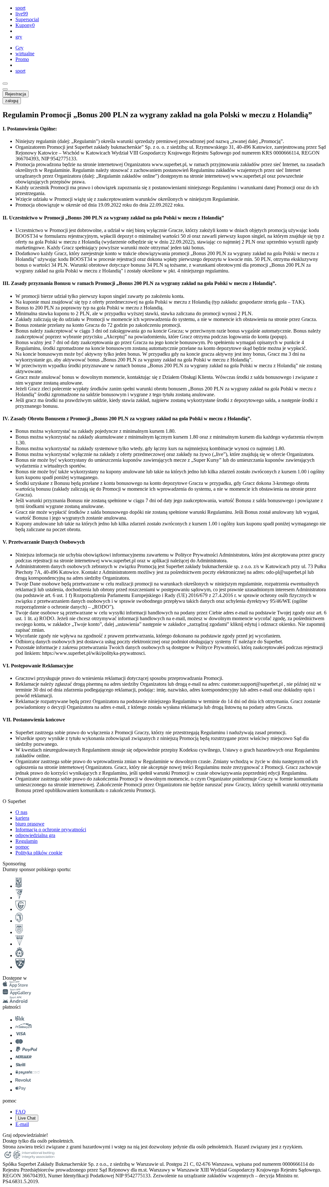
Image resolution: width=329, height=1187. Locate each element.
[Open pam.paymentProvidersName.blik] (19, 1019)
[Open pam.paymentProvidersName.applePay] (20, 1090)
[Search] (5, 84)
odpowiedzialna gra (35, 835)
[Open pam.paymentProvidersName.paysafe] (27, 1073)
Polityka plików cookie (38, 852)
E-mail (22, 1124)
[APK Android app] (16, 1001)
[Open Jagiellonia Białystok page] (19, 921)
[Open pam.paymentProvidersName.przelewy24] (23, 1027)
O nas (21, 812)
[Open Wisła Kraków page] (19, 955)
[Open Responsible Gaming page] (8, 1158)
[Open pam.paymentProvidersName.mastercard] (19, 1043)
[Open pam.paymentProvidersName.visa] (20, 1035)
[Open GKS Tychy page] (19, 944)
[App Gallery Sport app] (17, 993)
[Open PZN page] (20, 967)
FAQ (20, 1111)
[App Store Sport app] (15, 985)
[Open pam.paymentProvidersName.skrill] (20, 1066)
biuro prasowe (29, 823)
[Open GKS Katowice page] (20, 909)
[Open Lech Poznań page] (18, 886)
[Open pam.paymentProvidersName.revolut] (23, 1081)
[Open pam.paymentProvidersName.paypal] (26, 1050)
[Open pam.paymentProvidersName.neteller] (23, 1058)
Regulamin (26, 841)
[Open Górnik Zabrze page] (19, 897)
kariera (22, 818)
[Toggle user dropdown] (5, 89)
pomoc (22, 847)
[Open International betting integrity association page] (33, 1158)
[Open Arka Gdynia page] (19, 932)
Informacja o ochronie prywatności (50, 829)
